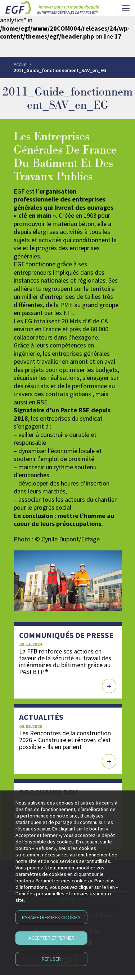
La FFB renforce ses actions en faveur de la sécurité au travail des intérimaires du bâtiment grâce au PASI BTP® (65, 661)
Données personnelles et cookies (52, 893)
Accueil (21, 64)
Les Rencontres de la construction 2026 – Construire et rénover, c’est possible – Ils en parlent (65, 740)
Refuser (51, 959)
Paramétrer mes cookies (51, 917)
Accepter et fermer (51, 938)
